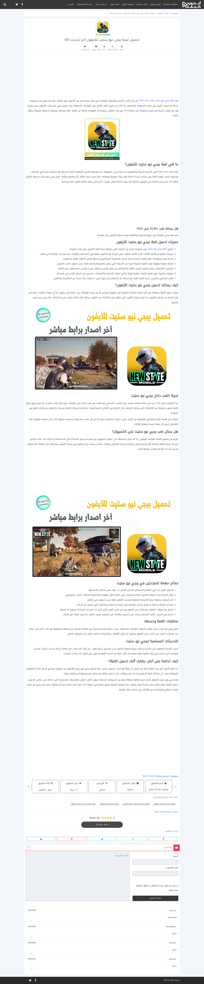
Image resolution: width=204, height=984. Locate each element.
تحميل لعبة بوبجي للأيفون (109, 804)
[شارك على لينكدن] (41, 839)
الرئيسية (174, 13)
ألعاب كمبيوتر (142, 5)
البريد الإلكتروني (171, 868)
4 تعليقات (85, 50)
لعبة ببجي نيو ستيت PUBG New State (156, 100)
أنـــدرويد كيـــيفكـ (101, 5)
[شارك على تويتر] (102, 839)
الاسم (175, 856)
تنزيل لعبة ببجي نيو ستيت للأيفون (83, 804)
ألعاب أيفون (114, 5)
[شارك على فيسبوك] (163, 839)
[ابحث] (5, 4)
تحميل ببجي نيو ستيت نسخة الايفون (136, 804)
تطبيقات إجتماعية (170, 5)
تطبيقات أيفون (128, 5)
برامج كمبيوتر (155, 5)
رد (31, 921)
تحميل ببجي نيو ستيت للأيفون (164, 804)
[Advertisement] (102, 76)
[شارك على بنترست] (71, 839)
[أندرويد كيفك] (191, 4)
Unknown (172, 943)
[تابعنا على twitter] (16, 4)
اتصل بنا (70, 5)
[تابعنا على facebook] (22, 4)
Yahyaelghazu (171, 927)
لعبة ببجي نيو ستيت (157, 249)
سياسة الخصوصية (84, 5)
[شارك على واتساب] (132, 839)
